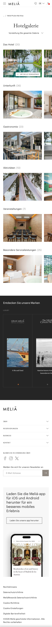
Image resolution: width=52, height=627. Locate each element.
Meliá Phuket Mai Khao (15, 16)
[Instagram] (11, 458)
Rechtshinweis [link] (10, 587)
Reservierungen (10, 429)
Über (5, 421)
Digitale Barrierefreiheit (14, 613)
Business (7, 436)
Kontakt (7, 443)
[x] (17, 458)
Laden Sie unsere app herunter (24, 520)
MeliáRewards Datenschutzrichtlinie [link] (20, 597)
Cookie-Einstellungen (13, 608)
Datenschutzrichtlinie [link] (13, 592)
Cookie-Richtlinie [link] (11, 603)
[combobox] (42, 3)
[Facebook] (5, 458)
